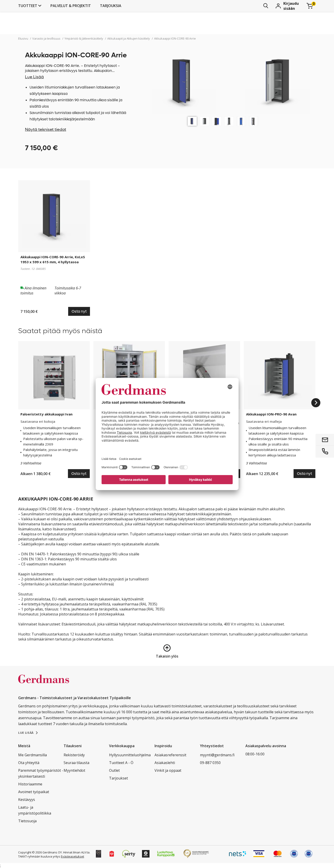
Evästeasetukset (72, 856)
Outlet (114, 770)
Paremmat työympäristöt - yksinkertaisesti (40, 773)
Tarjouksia (110, 5)
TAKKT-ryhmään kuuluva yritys (39, 856)
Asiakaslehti (165, 762)
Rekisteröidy (74, 754)
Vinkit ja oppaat (168, 770)
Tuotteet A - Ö (121, 762)
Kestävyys (26, 799)
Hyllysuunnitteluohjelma (130, 754)
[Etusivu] (43, 683)
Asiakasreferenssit (170, 754)
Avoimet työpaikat (33, 791)
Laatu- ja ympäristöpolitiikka (34, 810)
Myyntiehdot (74, 770)
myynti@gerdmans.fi (217, 754)
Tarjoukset (118, 778)
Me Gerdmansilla (32, 754)
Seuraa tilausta (76, 762)
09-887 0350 (210, 762)
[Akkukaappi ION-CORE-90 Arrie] (192, 121)
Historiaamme (30, 784)
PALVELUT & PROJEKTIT (70, 5)
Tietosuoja (27, 820)
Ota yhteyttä (28, 762)
